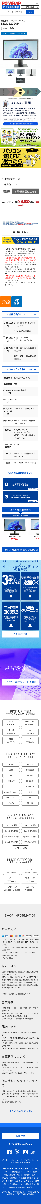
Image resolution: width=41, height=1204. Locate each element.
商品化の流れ (9, 1175)
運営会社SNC (32, 1187)
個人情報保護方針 (9, 1178)
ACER (11, 764)
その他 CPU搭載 (20, 848)
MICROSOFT (30, 786)
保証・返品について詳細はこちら (16, 994)
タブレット (26, 1162)
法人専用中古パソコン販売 (19, 1184)
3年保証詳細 (20, 634)
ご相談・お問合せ (21, 232)
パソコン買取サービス (26, 1175)
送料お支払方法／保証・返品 (27, 1168)
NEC (30, 792)
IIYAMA (30, 775)
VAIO (30, 798)
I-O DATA (11, 781)
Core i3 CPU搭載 (11, 825)
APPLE (30, 764)
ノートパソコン (8, 1160)
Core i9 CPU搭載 (29, 831)
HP (11, 775)
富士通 (30, 803)
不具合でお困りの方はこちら (20, 1144)
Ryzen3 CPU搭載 (29, 836)
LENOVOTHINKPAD (11, 723)
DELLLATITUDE (30, 732)
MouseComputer (11, 792)
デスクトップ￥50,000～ (29, 888)
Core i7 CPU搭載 (11, 831)
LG (11, 786)
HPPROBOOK (30, 740)
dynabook (30, 770)
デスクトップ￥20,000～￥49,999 (12, 888)
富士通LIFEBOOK (11, 732)
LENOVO (30, 781)
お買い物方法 (7, 1168)
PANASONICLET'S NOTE (30, 723)
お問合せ (20, 1135)
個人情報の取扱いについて (11, 1102)
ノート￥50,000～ (11, 879)
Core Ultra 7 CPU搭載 (11, 836)
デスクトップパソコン (26, 1160)
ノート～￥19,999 (11, 871)
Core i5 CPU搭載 (29, 825)
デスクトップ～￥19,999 (29, 879)
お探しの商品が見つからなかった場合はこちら (22, 550)
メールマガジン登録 (28, 1172)
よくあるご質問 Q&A (20, 1110)
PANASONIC (11, 798)
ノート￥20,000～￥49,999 (29, 871)
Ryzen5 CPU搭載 (11, 842)
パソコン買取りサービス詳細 (20, 682)
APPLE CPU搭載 (30, 842)
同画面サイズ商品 (20, 515)
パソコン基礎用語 (11, 1172)
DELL (11, 770)
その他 (11, 803)
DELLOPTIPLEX (11, 740)
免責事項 (9, 1181)
